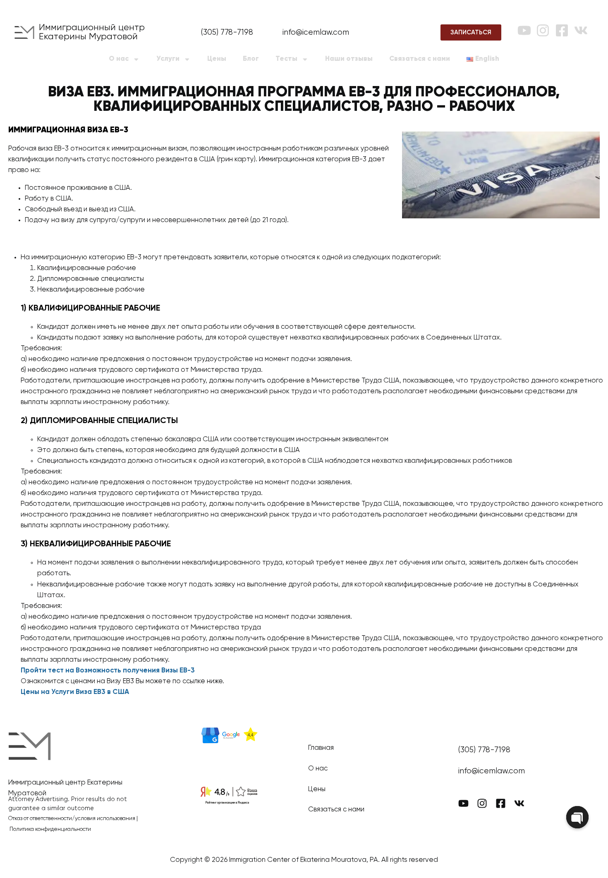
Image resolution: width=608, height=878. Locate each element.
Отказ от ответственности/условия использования (71, 818)
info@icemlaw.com (315, 32)
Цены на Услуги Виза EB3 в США (75, 692)
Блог (251, 58)
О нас (119, 58)
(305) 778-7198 (227, 32)
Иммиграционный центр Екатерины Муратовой (92, 32)
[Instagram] (543, 30)
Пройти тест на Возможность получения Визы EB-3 (108, 670)
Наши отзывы (349, 58)
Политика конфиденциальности (50, 829)
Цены (216, 58)
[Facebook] (562, 30)
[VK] (581, 30)
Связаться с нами (419, 58)
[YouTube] (524, 30)
